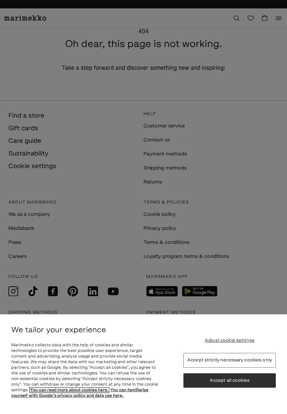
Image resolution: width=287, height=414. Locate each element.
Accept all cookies (230, 380)
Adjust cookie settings (229, 340)
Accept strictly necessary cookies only (229, 360)
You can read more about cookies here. (69, 390)
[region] (143, 364)
